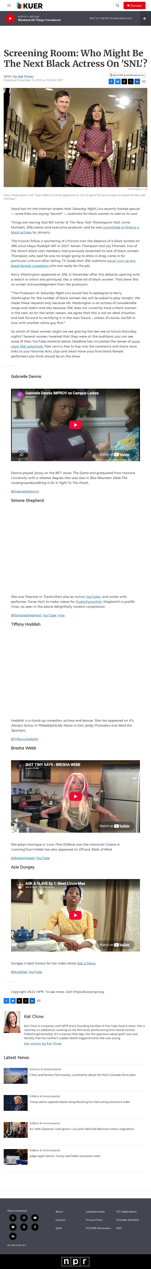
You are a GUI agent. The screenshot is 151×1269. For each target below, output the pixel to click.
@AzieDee (19, 972)
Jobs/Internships (95, 1211)
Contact (60, 1220)
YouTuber (93, 596)
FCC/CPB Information (98, 1228)
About (59, 1211)
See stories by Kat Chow (42, 1043)
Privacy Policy (94, 1220)
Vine (61, 615)
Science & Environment (45, 1069)
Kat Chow (25, 76)
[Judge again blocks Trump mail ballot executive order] (16, 1157)
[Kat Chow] (12, 1022)
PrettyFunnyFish (89, 601)
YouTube (49, 615)
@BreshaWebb (22, 858)
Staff (59, 1228)
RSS (119, 1228)
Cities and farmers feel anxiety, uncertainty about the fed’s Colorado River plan (82, 1075)
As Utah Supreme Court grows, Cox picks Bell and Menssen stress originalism (81, 1129)
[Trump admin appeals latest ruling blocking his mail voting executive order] (16, 1103)
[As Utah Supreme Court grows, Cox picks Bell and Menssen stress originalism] (16, 1130)
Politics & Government (44, 1096)
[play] (10, 18)
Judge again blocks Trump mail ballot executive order (64, 1156)
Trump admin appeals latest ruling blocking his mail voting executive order (79, 1102)
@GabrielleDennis (25, 491)
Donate (136, 6)
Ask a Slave (86, 963)
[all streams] (145, 18)
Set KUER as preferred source (129, 75)
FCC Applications (127, 1211)
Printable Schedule (128, 1220)
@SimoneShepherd (26, 615)
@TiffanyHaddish (24, 739)
